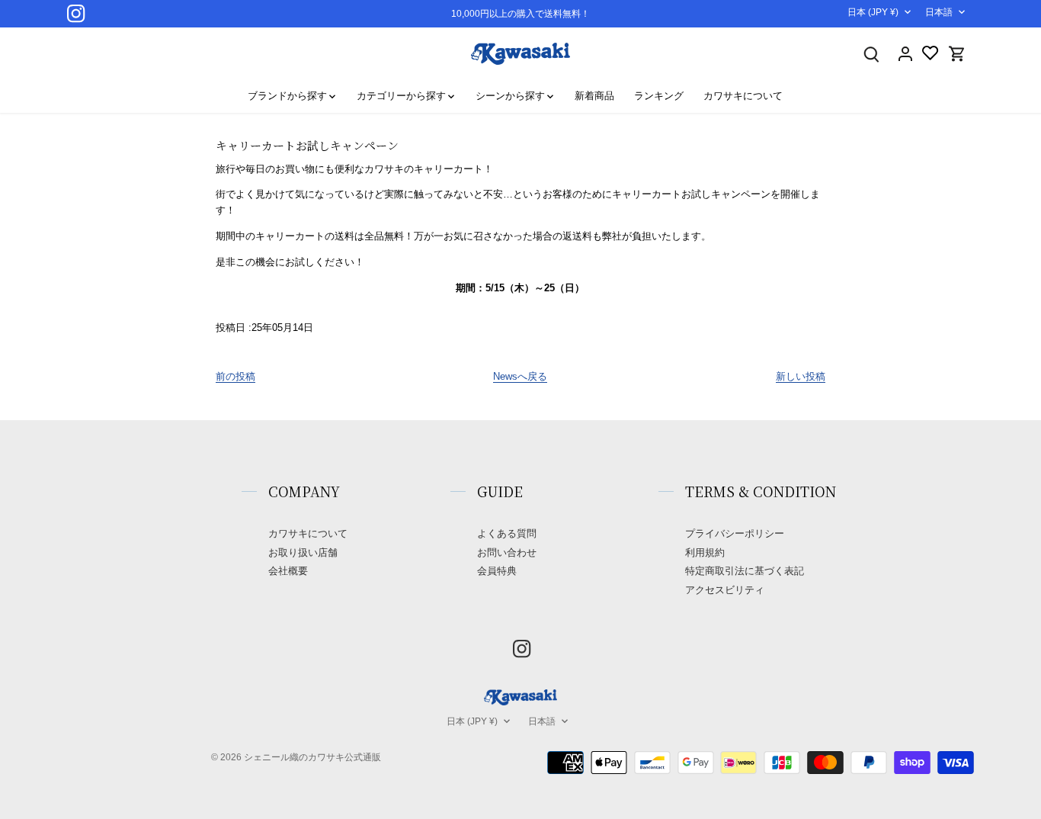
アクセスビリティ (724, 590)
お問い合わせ (507, 552)
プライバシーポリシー (734, 533)
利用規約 (705, 552)
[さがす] (872, 54)
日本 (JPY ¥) (872, 12)
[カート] (957, 54)
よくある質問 (507, 533)
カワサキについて (308, 533)
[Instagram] (76, 13)
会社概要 (288, 571)
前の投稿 (235, 376)
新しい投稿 (800, 376)
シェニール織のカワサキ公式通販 (312, 757)
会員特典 (497, 571)
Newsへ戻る (520, 376)
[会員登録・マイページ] (905, 54)
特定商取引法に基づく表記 (744, 571)
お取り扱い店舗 (303, 552)
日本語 (939, 12)
